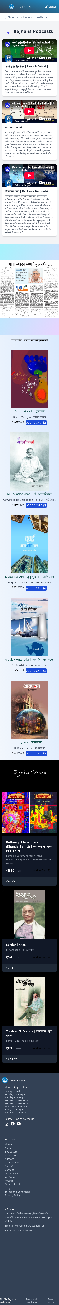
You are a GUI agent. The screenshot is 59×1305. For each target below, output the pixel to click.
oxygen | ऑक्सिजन (29, 742)
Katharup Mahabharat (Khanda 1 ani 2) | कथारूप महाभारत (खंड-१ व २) (29, 846)
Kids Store (10, 1155)
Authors (9, 1159)
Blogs (8, 1188)
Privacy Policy (12, 1195)
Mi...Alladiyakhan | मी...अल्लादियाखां (29, 494)
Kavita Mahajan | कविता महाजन (29, 417)
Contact (9, 1169)
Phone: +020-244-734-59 (18, 1230)
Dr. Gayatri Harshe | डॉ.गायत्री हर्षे (29, 665)
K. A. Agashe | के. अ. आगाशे (20, 949)
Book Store (11, 1151)
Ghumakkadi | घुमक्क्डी (30, 411)
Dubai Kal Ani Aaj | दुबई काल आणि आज (29, 577)
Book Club (10, 1166)
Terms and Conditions (17, 1191)
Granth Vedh (12, 1162)
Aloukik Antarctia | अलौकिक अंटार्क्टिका (29, 659)
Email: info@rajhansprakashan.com (25, 1225)
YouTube (10, 1177)
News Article (12, 1173)
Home (8, 1144)
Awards (9, 1180)
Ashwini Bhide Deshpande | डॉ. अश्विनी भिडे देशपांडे (29, 499)
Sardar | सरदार (16, 945)
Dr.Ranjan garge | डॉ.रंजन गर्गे (29, 748)
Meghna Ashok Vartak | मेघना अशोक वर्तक (29, 582)
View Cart (11, 881)
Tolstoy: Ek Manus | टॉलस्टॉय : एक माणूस (29, 1033)
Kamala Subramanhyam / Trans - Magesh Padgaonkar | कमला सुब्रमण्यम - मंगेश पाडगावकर (29, 859)
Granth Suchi (12, 1184)
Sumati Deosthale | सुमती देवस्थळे (23, 1040)
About (8, 1148)
